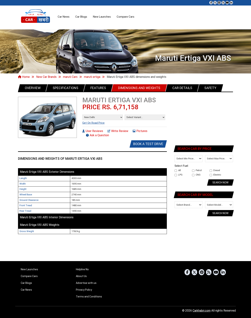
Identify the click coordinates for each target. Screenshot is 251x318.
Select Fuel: (182, 165)
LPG (180, 174)
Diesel (216, 170)
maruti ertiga (92, 77)
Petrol (199, 170)
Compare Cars (125, 16)
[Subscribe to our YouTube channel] (227, 2)
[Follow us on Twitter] (215, 2)
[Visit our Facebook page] (211, 2)
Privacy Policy (84, 289)
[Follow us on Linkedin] (231, 2)
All (179, 170)
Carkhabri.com (202, 310)
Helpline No (82, 269)
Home (25, 77)
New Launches (102, 16)
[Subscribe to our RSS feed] (223, 2)
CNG (198, 174)
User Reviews (94, 131)
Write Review (119, 131)
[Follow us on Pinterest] (219, 2)
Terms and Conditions (89, 296)
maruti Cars (70, 77)
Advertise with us (86, 282)
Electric (217, 174)
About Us (81, 276)
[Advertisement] (204, 118)
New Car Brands (46, 77)
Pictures (141, 131)
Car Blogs (81, 16)
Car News (63, 16)
